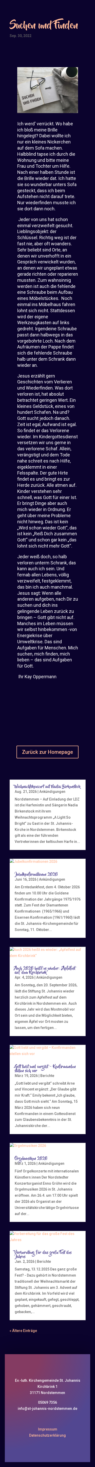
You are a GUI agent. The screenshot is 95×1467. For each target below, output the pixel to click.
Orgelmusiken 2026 (31, 1159)
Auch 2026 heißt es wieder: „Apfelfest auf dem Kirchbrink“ (45, 970)
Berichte (47, 1076)
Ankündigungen (52, 792)
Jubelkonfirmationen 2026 (36, 874)
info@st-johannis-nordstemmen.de (47, 1409)
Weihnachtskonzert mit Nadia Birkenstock (48, 787)
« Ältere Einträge (23, 1331)
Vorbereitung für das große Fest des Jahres (43, 1254)
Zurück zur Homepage (47, 752)
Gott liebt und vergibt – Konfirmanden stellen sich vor (45, 1069)
